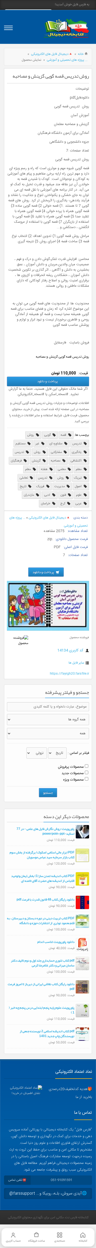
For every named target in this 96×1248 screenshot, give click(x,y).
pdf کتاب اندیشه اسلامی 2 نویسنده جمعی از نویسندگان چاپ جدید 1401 (47, 1033)
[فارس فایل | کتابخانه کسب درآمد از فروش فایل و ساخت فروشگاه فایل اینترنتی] (66, 28)
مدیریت (60, 486)
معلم (79, 469)
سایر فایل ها (76, 662)
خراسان (46, 503)
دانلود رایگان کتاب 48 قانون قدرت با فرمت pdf (45, 899)
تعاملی (24, 478)
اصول (78, 486)
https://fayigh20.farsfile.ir (69, 673)
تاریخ (23, 486)
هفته (44, 469)
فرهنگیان (17, 460)
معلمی (62, 469)
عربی (78, 503)
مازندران (29, 495)
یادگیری (77, 452)
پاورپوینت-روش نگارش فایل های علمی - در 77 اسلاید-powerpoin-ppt (45, 831)
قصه (64, 435)
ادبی (47, 495)
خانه (80, 54)
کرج (63, 503)
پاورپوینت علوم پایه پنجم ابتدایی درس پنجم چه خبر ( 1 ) (41, 1010)
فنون (63, 495)
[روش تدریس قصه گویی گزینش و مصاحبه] (48, 630)
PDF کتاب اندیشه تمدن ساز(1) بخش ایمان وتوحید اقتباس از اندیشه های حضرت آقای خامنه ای (42, 878)
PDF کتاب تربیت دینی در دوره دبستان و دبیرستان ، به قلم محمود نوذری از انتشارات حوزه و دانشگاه (40, 920)
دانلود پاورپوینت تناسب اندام (55, 941)
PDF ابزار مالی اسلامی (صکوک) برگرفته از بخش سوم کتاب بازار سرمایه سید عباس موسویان (42, 855)
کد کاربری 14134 (70, 650)
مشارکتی (57, 452)
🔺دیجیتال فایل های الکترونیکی (52, 54)
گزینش (36, 460)
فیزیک (40, 486)
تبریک (78, 478)
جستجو (48, 792)
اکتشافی (76, 460)
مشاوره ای (56, 443)
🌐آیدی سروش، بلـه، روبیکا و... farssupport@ (48, 1193)
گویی (47, 435)
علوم (79, 495)
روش (31, 435)
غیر (37, 443)
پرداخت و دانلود (48, 381)
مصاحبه (56, 460)
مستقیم (20, 443)
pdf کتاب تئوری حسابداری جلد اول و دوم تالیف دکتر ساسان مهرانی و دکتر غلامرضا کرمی (42, 963)
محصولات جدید (73, 773)
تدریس (77, 443)
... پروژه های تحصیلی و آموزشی (67, 60)
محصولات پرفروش (71, 767)
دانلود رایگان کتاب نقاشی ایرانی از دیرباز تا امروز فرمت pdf (41, 986)
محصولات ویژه (73, 780)
